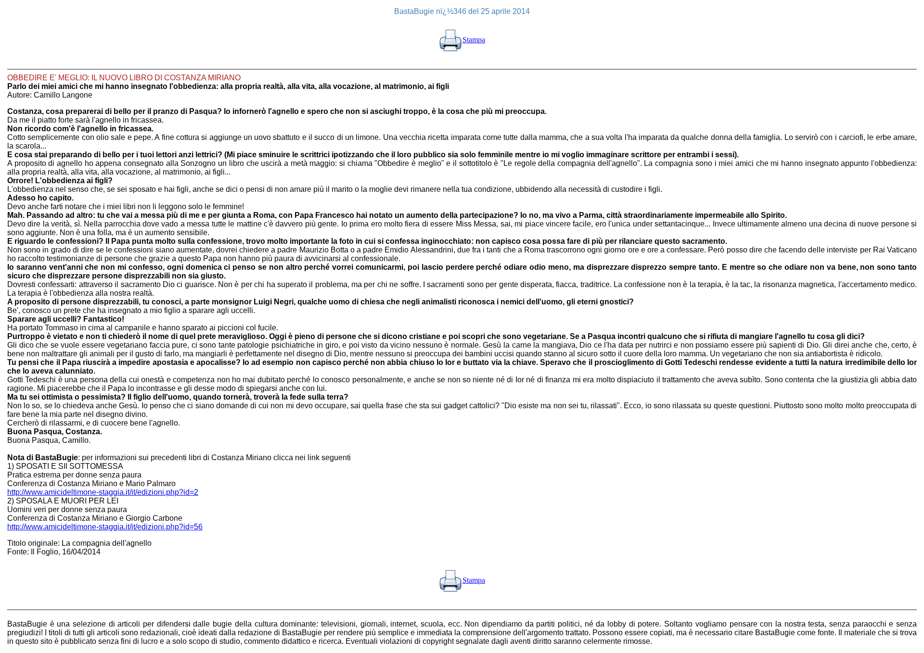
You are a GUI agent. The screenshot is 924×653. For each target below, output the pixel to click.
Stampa (473, 40)
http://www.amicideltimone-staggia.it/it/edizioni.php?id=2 (102, 492)
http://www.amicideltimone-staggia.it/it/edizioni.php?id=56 (105, 527)
